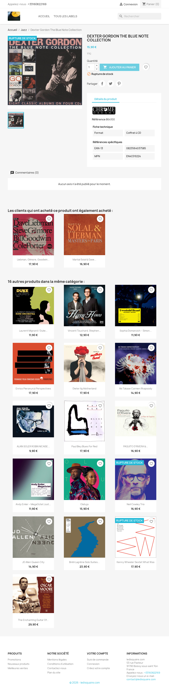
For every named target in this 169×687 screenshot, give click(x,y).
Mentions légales (57, 659)
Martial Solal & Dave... (84, 259)
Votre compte (97, 653)
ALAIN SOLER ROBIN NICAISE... (33, 446)
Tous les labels (65, 16)
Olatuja (84, 504)
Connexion (93, 663)
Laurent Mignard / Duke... (33, 330)
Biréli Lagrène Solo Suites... (84, 562)
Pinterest (119, 83)
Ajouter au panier (119, 67)
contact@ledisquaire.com (141, 679)
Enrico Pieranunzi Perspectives (33, 388)
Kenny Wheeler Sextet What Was (135, 562)
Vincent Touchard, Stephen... (84, 330)
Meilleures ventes (18, 668)
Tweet (110, 83)
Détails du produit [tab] (105, 99)
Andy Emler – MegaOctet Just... (33, 504)
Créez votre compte (98, 668)
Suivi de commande (98, 659)
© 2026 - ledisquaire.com (84, 682)
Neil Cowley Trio (136, 504)
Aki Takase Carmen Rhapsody (135, 388)
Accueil (44, 16)
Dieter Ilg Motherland (84, 388)
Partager (102, 83)
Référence (98, 119)
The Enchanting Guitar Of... (33, 620)
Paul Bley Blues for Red (84, 446)
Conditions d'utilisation (60, 663)
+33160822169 (37, 4)
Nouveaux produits (18, 663)
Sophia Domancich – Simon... (136, 330)
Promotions (14, 659)
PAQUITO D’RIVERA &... (135, 446)
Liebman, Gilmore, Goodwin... (33, 259)
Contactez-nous (56, 668)
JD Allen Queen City (33, 562)
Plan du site (53, 672)
